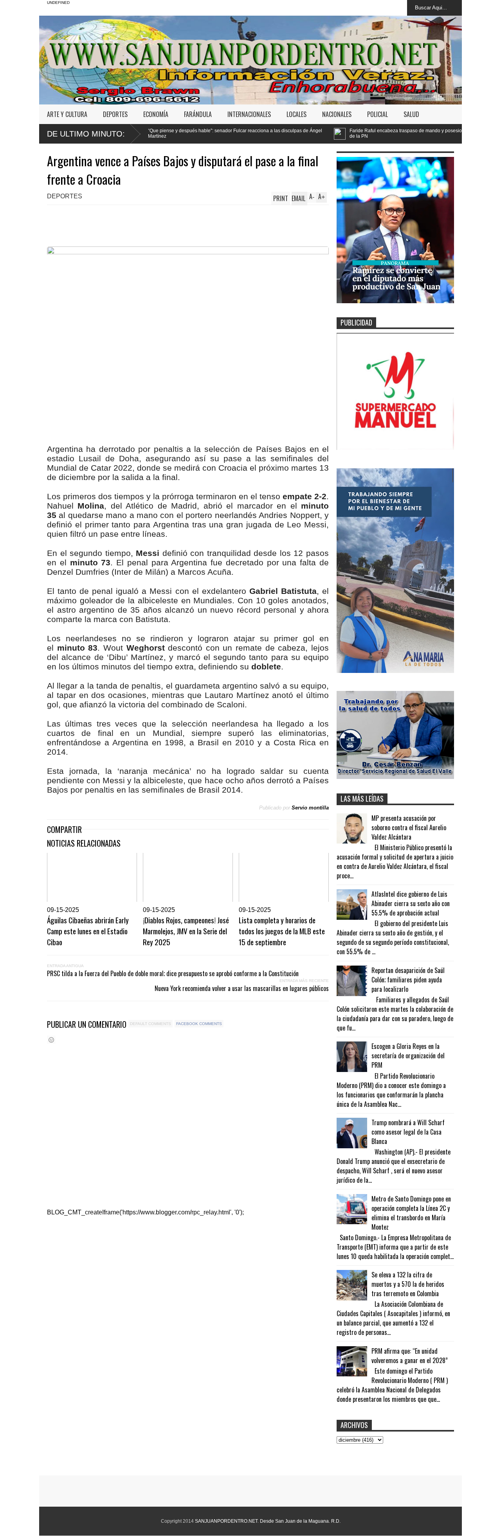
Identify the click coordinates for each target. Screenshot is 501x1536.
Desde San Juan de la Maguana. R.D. (300, 1521)
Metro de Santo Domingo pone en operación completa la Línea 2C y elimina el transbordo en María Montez (411, 1213)
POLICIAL (377, 114)
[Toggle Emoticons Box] (51, 1040)
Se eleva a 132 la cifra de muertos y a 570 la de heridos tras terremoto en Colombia (407, 1284)
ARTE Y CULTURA (67, 114)
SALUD (411, 114)
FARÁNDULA (198, 114)
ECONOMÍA (155, 114)
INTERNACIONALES (249, 114)
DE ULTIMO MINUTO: (86, 133)
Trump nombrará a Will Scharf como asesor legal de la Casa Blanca (408, 1132)
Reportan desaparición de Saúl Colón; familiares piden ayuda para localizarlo (408, 980)
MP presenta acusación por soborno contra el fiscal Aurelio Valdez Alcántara (408, 827)
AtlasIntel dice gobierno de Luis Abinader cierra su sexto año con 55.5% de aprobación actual (410, 903)
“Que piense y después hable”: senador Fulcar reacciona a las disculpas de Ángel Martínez (155, 133)
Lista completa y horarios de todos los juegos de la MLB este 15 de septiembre (282, 930)
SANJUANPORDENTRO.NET (226, 1521)
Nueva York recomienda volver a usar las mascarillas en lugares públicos (242, 988)
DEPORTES (115, 114)
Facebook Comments (199, 1024)
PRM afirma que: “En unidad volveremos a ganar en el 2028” (409, 1355)
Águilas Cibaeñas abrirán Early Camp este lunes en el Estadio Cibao (88, 930)
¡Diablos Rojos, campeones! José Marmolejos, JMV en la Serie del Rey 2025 (186, 930)
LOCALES (296, 114)
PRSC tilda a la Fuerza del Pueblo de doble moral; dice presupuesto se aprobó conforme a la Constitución (173, 973)
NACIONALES (336, 114)
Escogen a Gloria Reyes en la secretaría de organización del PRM (408, 1055)
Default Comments (150, 1024)
